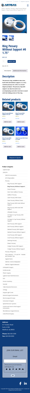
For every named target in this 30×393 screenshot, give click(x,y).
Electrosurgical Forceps (9, 298)
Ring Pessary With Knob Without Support (16, 204)
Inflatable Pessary (12, 212)
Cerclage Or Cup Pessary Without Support (16, 220)
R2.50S (6, 140)
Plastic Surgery (7, 273)
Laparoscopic (6, 169)
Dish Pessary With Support (14, 223)
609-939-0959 (9, 336)
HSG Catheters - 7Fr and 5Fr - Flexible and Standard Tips (15, 255)
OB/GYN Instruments (11, 175)
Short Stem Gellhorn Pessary (15, 192)
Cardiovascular (7, 270)
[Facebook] (20, 383)
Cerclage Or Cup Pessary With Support (15, 215)
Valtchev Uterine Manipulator (12, 261)
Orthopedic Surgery (8, 267)
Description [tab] (7, 70)
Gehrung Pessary (12, 240)
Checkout (16, 1)
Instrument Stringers (8, 301)
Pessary (13, 8)
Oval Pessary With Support (14, 235)
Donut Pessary (11, 189)
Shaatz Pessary (11, 243)
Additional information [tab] (19, 70)
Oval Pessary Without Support (15, 237)
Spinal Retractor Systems (9, 303)
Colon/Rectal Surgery (8, 313)
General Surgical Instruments (10, 295)
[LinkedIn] (25, 383)
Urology (5, 289)
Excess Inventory (7, 281)
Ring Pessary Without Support (16, 186)
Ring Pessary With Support (14, 183)
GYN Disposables (9, 178)
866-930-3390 (11, 334)
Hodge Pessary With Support (15, 246)
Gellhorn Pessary (12, 195)
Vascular (5, 284)
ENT (4, 278)
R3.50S (20, 115)
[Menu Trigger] (27, 5)
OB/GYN (8, 8)
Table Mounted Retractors (10, 287)
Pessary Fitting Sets (10, 251)
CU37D (22, 140)
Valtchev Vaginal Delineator (12, 264)
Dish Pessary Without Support (15, 226)
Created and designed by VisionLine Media (19, 389)
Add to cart (11, 61)
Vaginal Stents (9, 259)
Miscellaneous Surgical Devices (11, 311)
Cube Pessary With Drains (14, 197)
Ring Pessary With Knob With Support (15, 208)
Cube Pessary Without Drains (15, 200)
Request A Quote (15, 158)
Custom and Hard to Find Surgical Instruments (11, 307)
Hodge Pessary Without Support (16, 249)
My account (9, 1)
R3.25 (7, 115)
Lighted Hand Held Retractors (11, 275)
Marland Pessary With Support (15, 229)
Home (3, 8)
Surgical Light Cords (8, 292)
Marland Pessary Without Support (16, 232)
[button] (26, 25)
